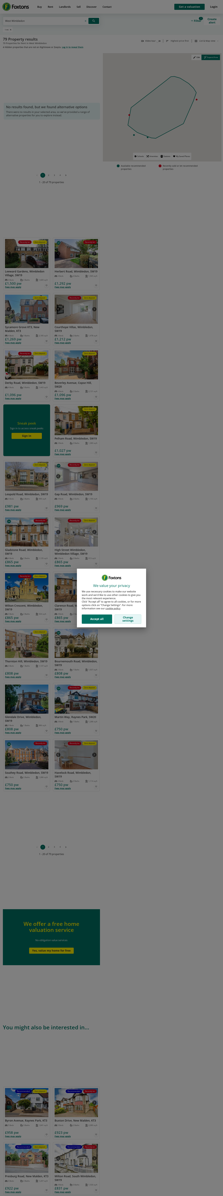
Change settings (127, 619)
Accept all (97, 619)
